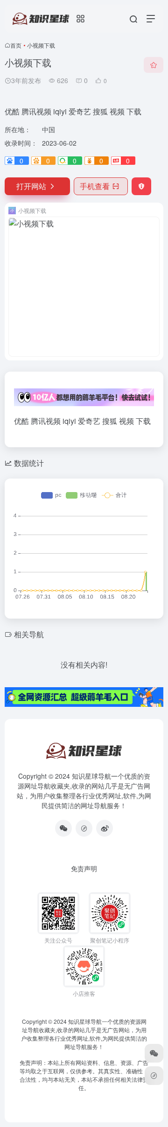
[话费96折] (84, 828)
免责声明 (84, 868)
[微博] (104, 828)
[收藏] (153, 65)
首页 (15, 45)
